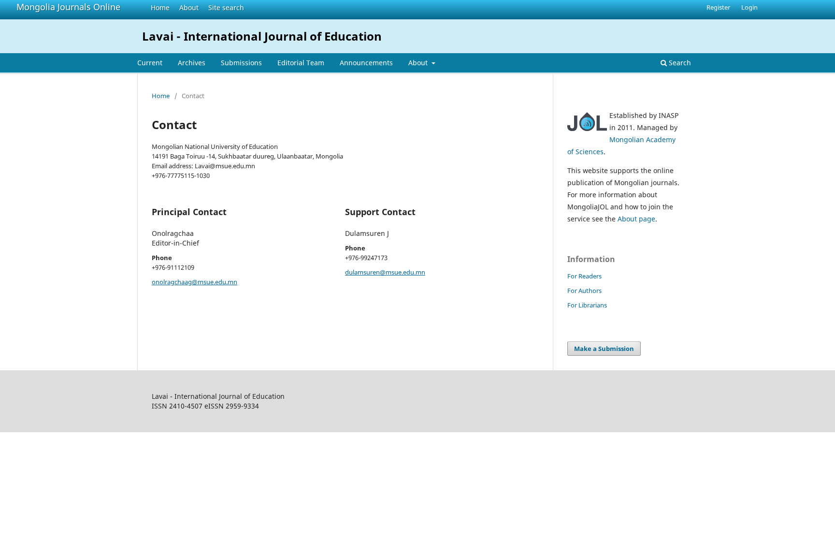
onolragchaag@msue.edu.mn (194, 281)
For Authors (584, 290)
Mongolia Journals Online (68, 7)
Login (749, 7)
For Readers (584, 276)
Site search (226, 7)
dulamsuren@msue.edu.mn (385, 272)
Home (160, 7)
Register (718, 7)
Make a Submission (604, 348)
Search (679, 62)
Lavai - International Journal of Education (262, 36)
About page (636, 218)
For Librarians (587, 305)
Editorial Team (300, 62)
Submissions (241, 62)
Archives (191, 62)
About (189, 7)
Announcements (366, 62)
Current (149, 62)
